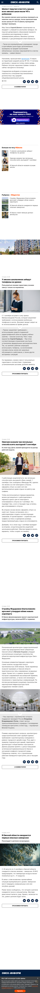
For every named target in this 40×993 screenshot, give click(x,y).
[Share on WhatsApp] (36, 81)
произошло (25, 59)
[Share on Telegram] (32, 81)
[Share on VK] (24, 81)
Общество (16, 6)
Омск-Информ (20, 2)
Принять (20, 991)
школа (19, 148)
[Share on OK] (28, 81)
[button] (2, 2)
